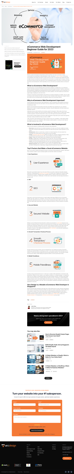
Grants (46, 2)
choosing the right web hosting (38, 134)
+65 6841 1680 (56, 293)
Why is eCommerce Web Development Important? (14, 49)
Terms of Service (26, 471)
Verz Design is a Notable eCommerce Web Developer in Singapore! (15, 55)
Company (40, 408)
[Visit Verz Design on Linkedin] (71, 472)
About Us (34, 2)
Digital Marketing (30, 450)
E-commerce (29, 456)
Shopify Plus (29, 454)
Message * (15, 414)
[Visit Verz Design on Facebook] (66, 472)
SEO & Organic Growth (31, 448)
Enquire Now (66, 458)
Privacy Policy (20, 471)
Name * (15, 402)
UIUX (38, 446)
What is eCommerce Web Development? (12, 48)
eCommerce (10, 6)
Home (3, 6)
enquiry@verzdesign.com (67, 452)
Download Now (17, 66)
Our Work (52, 2)
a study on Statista (59, 76)
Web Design (40, 448)
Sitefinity (28, 452)
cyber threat (59, 222)
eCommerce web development (48, 294)
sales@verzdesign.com (31, 294)
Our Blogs (54, 448)
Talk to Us (48, 322)
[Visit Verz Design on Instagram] (68, 472)
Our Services (40, 2)
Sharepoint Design (41, 450)
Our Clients (58, 2)
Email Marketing (40, 452)
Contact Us (68, 2)
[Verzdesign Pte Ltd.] (6, 2)
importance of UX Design (44, 173)
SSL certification (53, 228)
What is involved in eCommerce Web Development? (14, 51)
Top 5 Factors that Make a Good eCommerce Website (15, 53)
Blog (63, 2)
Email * (40, 402)
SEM (38, 454)
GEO (27, 446)
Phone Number (17, 408)
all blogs (48, 378)
